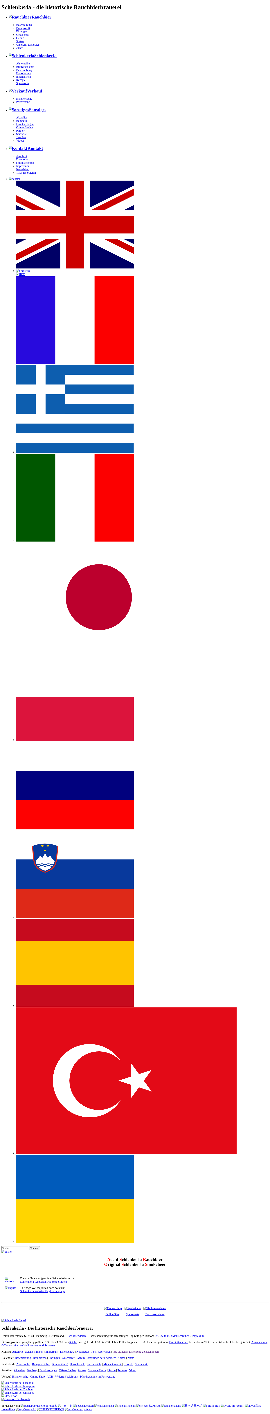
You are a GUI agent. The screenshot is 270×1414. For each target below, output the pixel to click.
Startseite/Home (97, 1370)
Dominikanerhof (178, 1342)
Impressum (22, 166)
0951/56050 (162, 1335)
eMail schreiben (25, 162)
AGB (50, 1376)
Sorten (20, 41)
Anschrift (21, 156)
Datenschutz (23, 159)
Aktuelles (21, 117)
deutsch (89, 1405)
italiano (177, 1405)
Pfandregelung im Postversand (97, 1376)
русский (239, 1405)
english (110, 1405)
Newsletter (22, 169)
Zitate (19, 47)
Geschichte (22, 34)
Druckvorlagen (25, 124)
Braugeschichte (25, 66)
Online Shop (113, 1314)
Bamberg (21, 120)
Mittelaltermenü (112, 1364)
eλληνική (155, 1405)
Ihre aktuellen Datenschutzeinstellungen (136, 1351)
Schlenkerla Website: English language (42, 1291)
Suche (112, 1370)
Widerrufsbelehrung (66, 1376)
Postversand (23, 101)
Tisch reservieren (26, 172)
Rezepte (21, 79)
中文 (69, 1405)
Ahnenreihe (23, 63)
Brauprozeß (23, 28)
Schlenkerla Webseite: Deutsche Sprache (43, 1281)
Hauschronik (23, 73)
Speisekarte (22, 83)
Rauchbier (41, 17)
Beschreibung (24, 24)
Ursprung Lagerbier (27, 44)
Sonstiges (37, 109)
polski (216, 1405)
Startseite (21, 134)
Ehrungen (22, 31)
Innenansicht (23, 76)
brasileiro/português (45, 1405)
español (31, 1409)
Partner (20, 130)
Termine (21, 137)
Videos (20, 140)
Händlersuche (24, 98)
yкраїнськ (86, 1409)
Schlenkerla (45, 55)
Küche (73, 1342)
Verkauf (34, 91)
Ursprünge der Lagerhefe (101, 1357)
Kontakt (35, 148)
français (131, 1405)
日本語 (198, 1405)
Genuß (20, 38)
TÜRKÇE (58, 1409)
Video (132, 1370)
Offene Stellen (24, 127)
